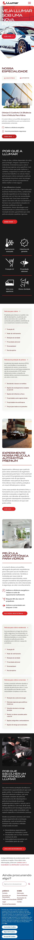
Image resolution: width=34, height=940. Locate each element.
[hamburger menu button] (29, 3)
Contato (4, 893)
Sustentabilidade (22, 895)
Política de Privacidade (9, 899)
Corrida (19, 902)
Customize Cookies (10, 927)
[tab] (9, 78)
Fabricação (20, 893)
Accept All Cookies (9, 936)
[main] (17, 923)
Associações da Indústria (21, 898)
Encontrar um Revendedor (6, 896)
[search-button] (29, 884)
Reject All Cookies (9, 932)
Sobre (19, 891)
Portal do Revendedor (9, 904)
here (6, 923)
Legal (4, 902)
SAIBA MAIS (7, 36)
